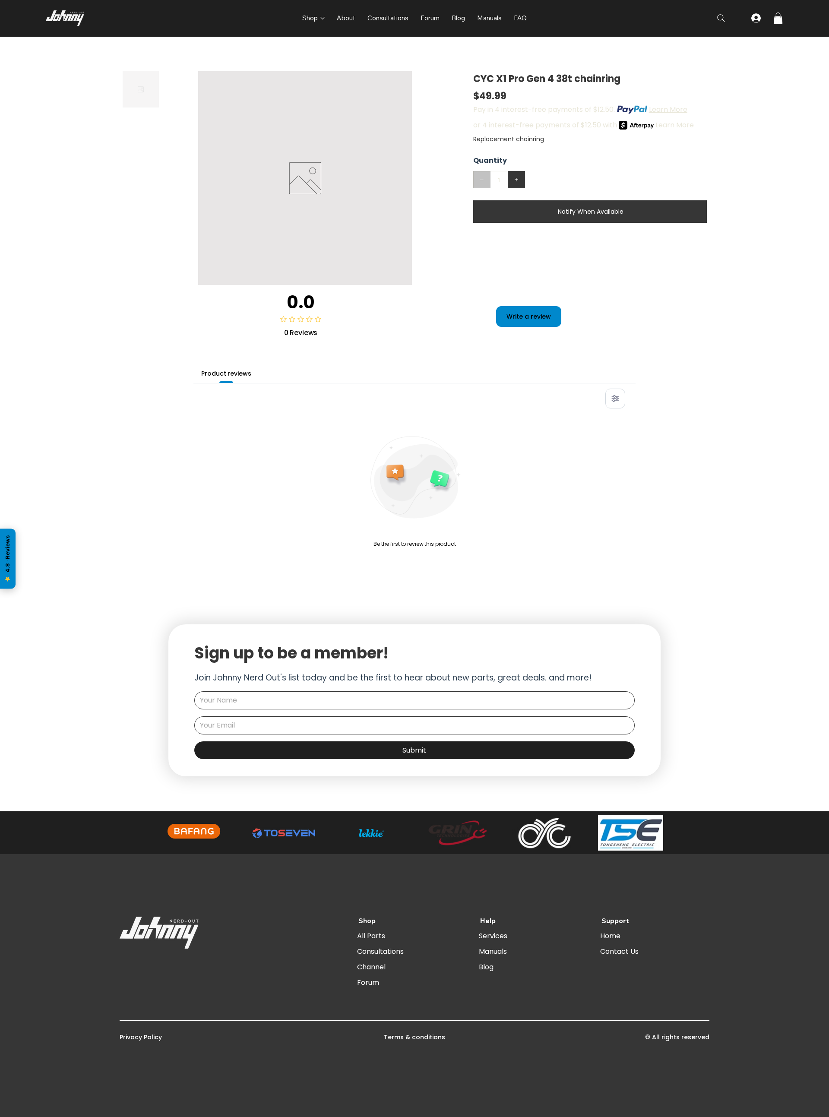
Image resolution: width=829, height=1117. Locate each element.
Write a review (528, 316)
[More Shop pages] (322, 18)
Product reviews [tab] (226, 373)
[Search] (721, 18)
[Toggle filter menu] (615, 398)
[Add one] (516, 179)
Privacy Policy (141, 1037)
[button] (778, 18)
